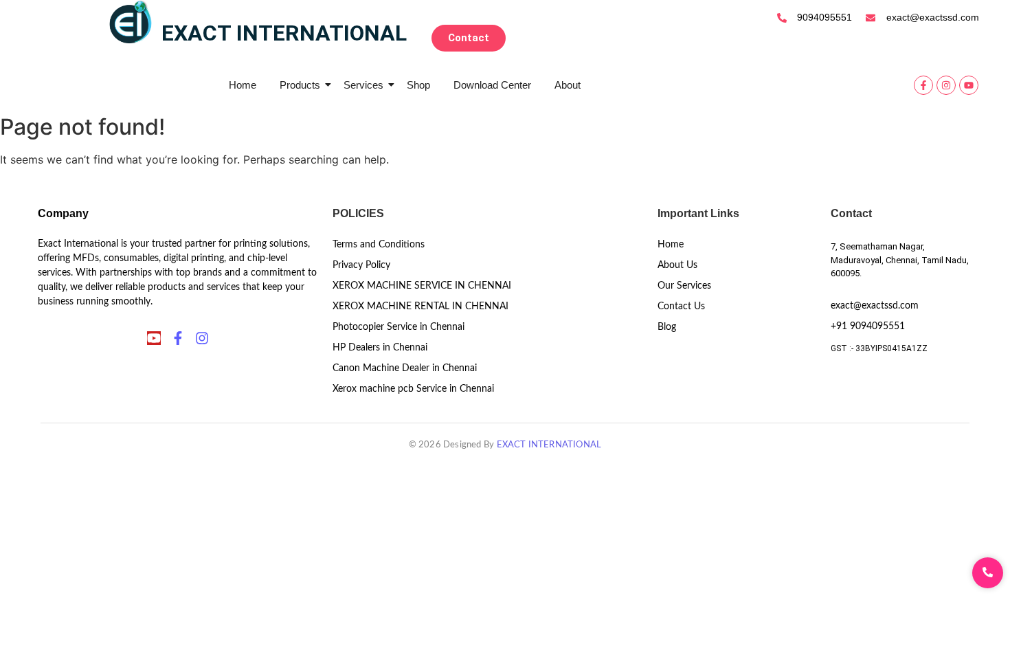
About (567, 85)
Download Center (492, 85)
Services (363, 85)
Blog (667, 327)
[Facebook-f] (923, 85)
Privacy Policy (361, 265)
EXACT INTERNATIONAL (549, 445)
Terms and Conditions (379, 244)
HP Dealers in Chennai (380, 348)
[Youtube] (968, 85)
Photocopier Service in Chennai (398, 327)
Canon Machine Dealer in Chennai (405, 368)
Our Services (684, 286)
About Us (677, 265)
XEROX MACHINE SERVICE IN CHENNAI (422, 286)
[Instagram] (946, 85)
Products (300, 85)
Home (242, 85)
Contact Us (681, 306)
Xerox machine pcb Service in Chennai (413, 389)
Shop (418, 85)
